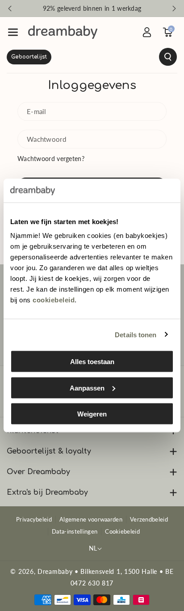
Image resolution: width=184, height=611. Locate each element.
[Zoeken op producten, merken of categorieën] (92, 56)
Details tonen (135, 334)
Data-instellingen (74, 531)
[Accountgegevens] (147, 32)
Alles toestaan (92, 361)
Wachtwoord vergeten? (50, 158)
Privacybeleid (34, 519)
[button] (13, 32)
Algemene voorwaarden (90, 519)
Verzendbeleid (149, 519)
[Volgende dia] (174, 8)
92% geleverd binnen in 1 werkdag (92, 8)
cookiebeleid (54, 300)
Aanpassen (87, 387)
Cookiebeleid (122, 531)
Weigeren (92, 414)
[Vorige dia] (10, 8)
